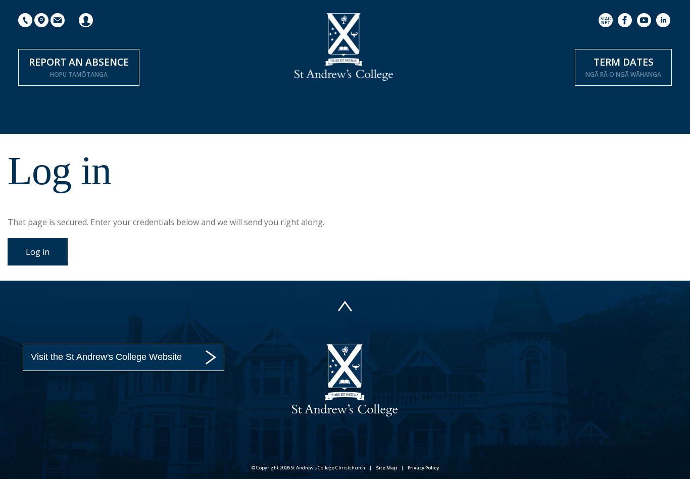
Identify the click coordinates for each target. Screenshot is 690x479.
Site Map (386, 467)
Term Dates (623, 67)
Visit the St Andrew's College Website (106, 357)
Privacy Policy (423, 467)
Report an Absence (79, 67)
